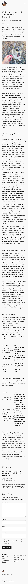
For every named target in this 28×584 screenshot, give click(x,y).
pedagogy (18, 20)
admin (13, 20)
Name (4, 519)
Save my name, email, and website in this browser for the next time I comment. (15, 541)
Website (4, 533)
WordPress (11, 581)
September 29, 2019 (10, 480)
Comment (5, 502)
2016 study (11, 82)
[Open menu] (25, 4)
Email (4, 526)
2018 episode (13, 75)
